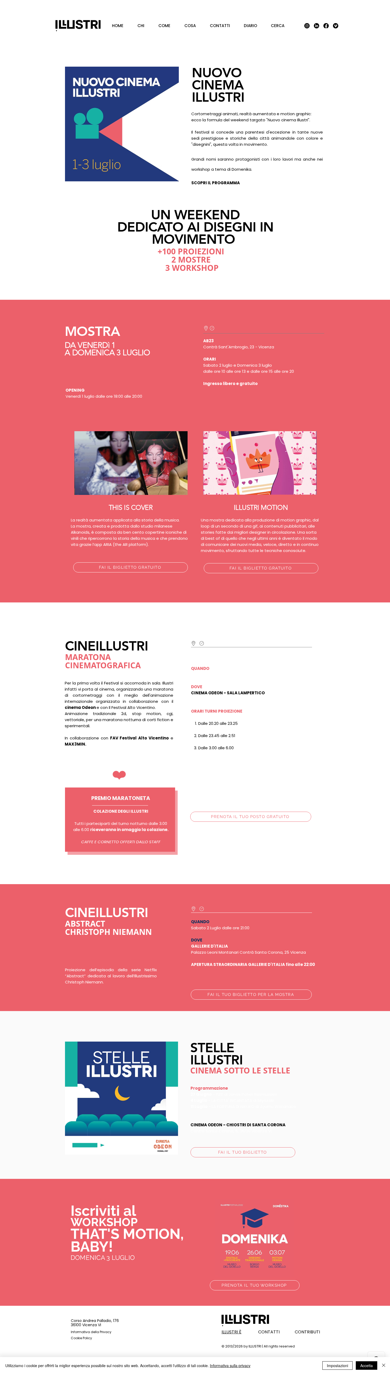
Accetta (366, 1365)
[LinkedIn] (316, 25)
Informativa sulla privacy (230, 1365)
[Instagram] (307, 25)
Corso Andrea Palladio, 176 (95, 1320)
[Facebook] (326, 25)
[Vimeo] (335, 25)
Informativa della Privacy (91, 1332)
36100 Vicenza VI (86, 1325)
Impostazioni (337, 1365)
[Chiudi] (383, 1365)
